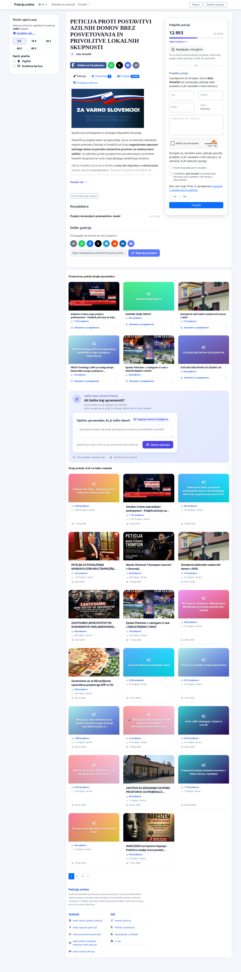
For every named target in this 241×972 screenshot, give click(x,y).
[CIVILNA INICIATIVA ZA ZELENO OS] (203, 358)
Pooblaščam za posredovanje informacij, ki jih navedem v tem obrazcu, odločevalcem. (194, 176)
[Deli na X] (119, 65)
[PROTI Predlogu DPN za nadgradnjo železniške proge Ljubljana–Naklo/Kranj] (94, 360)
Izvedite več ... (25, 33)
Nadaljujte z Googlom (189, 49)
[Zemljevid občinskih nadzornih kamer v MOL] (203, 306)
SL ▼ (45, 4)
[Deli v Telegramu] (106, 243)
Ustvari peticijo (160, 444)
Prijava (196, 4)
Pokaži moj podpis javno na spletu (189, 167)
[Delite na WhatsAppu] (111, 65)
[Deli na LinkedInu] (122, 243)
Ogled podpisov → (178, 41)
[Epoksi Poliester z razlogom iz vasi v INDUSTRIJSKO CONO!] (148, 360)
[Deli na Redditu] (114, 243)
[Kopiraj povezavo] (136, 65)
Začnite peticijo (215, 4)
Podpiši (196, 205)
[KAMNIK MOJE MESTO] (148, 305)
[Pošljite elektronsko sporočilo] (127, 65)
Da (175, 196)
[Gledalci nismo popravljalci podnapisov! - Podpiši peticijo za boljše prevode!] (94, 306)
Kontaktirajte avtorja (86, 195)
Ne (184, 196)
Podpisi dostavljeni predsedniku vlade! (95, 216)
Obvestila (102, 76)
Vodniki (74, 914)
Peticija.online (24, 4)
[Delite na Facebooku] (90, 243)
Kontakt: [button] (83, 4)
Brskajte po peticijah (63, 4)
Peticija (81, 76)
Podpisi (129, 76)
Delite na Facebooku (91, 65)
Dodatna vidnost (87, 83)
